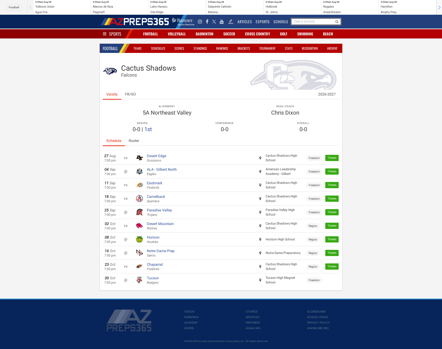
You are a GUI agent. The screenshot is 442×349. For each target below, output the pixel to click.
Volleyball (177, 34)
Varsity (112, 94)
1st (148, 129)
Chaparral (155, 266)
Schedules (158, 48)
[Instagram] (200, 21)
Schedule (113, 140)
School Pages (317, 317)
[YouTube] (222, 21)
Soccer (229, 34)
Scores (179, 48)
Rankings (222, 48)
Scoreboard (316, 311)
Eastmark (154, 185)
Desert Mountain (160, 226)
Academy (191, 322)
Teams (138, 48)
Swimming (305, 34)
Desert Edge (156, 158)
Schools (280, 21)
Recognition (310, 48)
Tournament (267, 48)
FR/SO (130, 94)
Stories (252, 311)
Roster (134, 140)
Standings (200, 48)
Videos (189, 311)
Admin (189, 328)
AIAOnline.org (318, 328)
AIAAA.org (253, 328)
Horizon (153, 239)
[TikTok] (231, 22)
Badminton (204, 34)
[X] (214, 21)
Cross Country (257, 34)
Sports (115, 34)
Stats (289, 48)
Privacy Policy (318, 322)
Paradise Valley (159, 212)
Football (14, 7)
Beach (328, 34)
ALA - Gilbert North (162, 171)
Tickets (332, 157)
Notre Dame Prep (160, 253)
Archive (332, 48)
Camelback (156, 198)
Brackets (244, 48)
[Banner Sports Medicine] (183, 21)
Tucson (153, 280)
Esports (263, 21)
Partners (253, 322)
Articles (245, 21)
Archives (252, 317)
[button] (439, 7)
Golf (283, 34)
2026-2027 (327, 94)
